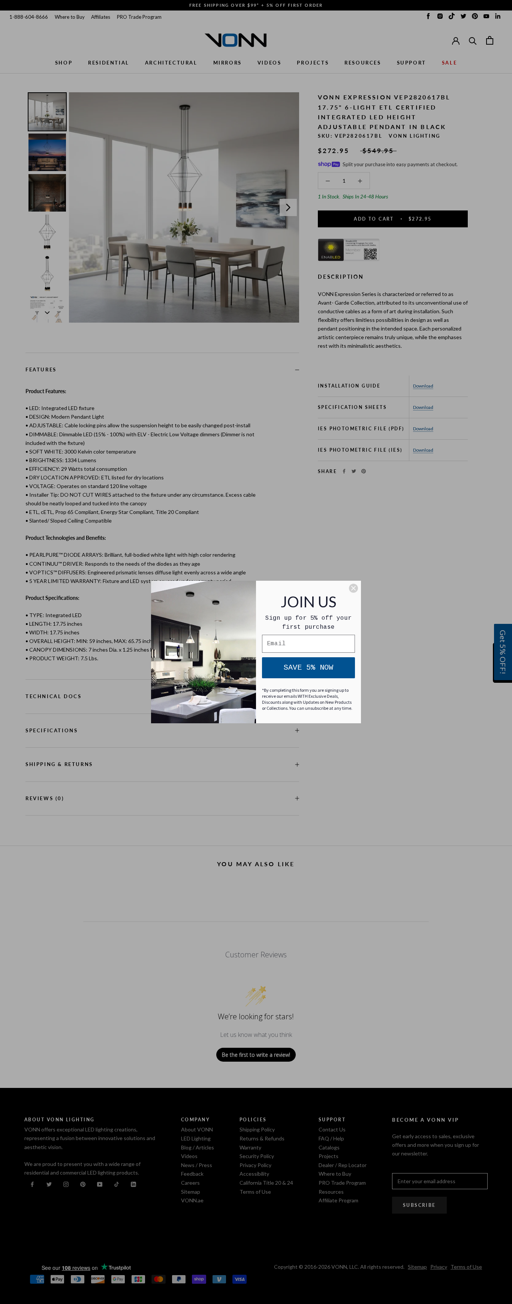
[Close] (353, 588)
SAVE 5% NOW (308, 667)
